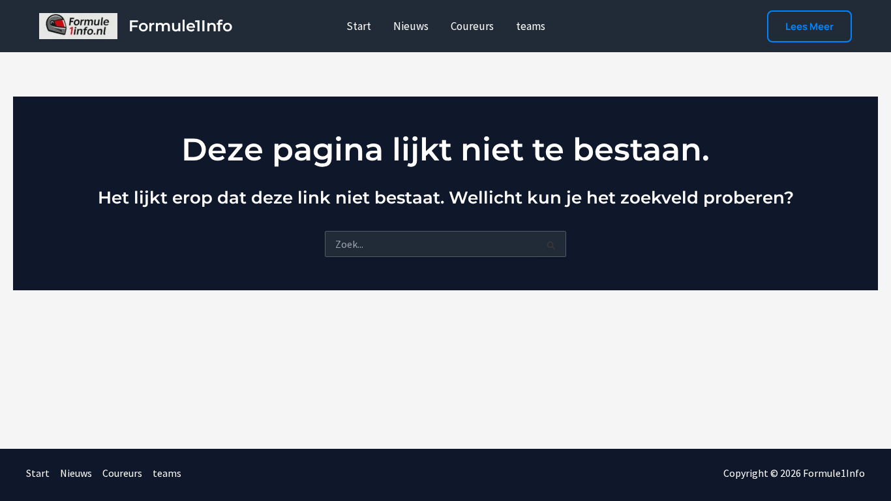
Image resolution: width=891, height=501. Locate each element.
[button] (809, 26)
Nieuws (411, 26)
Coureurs (472, 26)
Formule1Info (180, 25)
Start (358, 26)
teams (530, 26)
